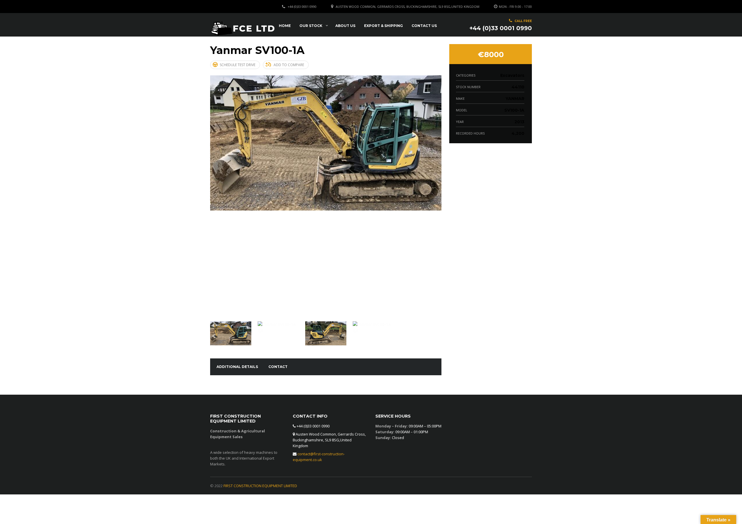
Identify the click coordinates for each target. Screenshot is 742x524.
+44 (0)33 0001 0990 (302, 6)
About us (345, 25)
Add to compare (289, 64)
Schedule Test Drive (237, 64)
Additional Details (237, 367)
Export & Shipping (383, 25)
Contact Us (424, 25)
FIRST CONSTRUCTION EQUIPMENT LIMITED (260, 485)
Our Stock (310, 25)
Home (285, 25)
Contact (278, 367)
